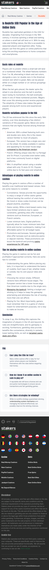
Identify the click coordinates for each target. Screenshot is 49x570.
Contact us (43, 559)
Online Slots (32, 462)
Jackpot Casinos (7, 482)
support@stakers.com (33, 566)
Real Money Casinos (9, 8)
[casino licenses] (3, 421)
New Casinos (25, 8)
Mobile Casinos (7, 477)
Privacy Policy (6, 559)
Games (29, 16)
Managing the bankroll (16, 289)
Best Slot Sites (33, 477)
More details (25, 548)
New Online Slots (34, 482)
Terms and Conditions (20, 559)
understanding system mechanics (22, 401)
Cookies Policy (33, 559)
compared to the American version (22, 149)
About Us (24, 562)
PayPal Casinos (38, 8)
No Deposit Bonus (8, 488)
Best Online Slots (34, 467)
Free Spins (32, 472)
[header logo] (7, 2)
